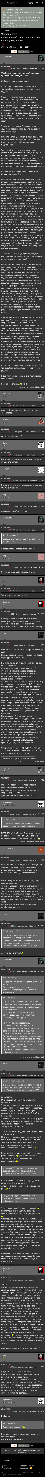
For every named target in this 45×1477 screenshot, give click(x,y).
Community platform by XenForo (22, 1473)
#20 (42, 1411)
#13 (42, 814)
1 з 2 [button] (14, 51)
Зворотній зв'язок (27, 1466)
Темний (6, 1466)
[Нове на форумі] (37, 3)
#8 (43, 567)
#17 (42, 1075)
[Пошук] (42, 3)
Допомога (24, 1468)
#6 (43, 506)
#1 (43, 68)
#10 (42, 614)
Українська (7, 1468)
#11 (42, 645)
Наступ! (22, 51)
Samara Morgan (9, 47)
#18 (42, 1280)
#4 (43, 454)
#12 (42, 780)
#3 (43, 431)
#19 (42, 1367)
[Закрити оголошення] (41, 9)
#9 (43, 590)
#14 (42, 860)
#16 (42, 971)
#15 (42, 926)
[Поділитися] (39, 68)
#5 (43, 480)
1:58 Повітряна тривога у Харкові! (24, 69)
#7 (43, 529)
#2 (43, 405)
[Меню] (3, 3)
